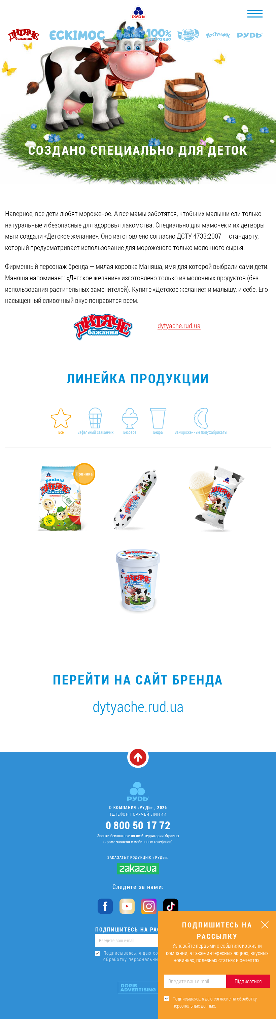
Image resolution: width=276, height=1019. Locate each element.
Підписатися (248, 981)
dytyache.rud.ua (179, 325)
